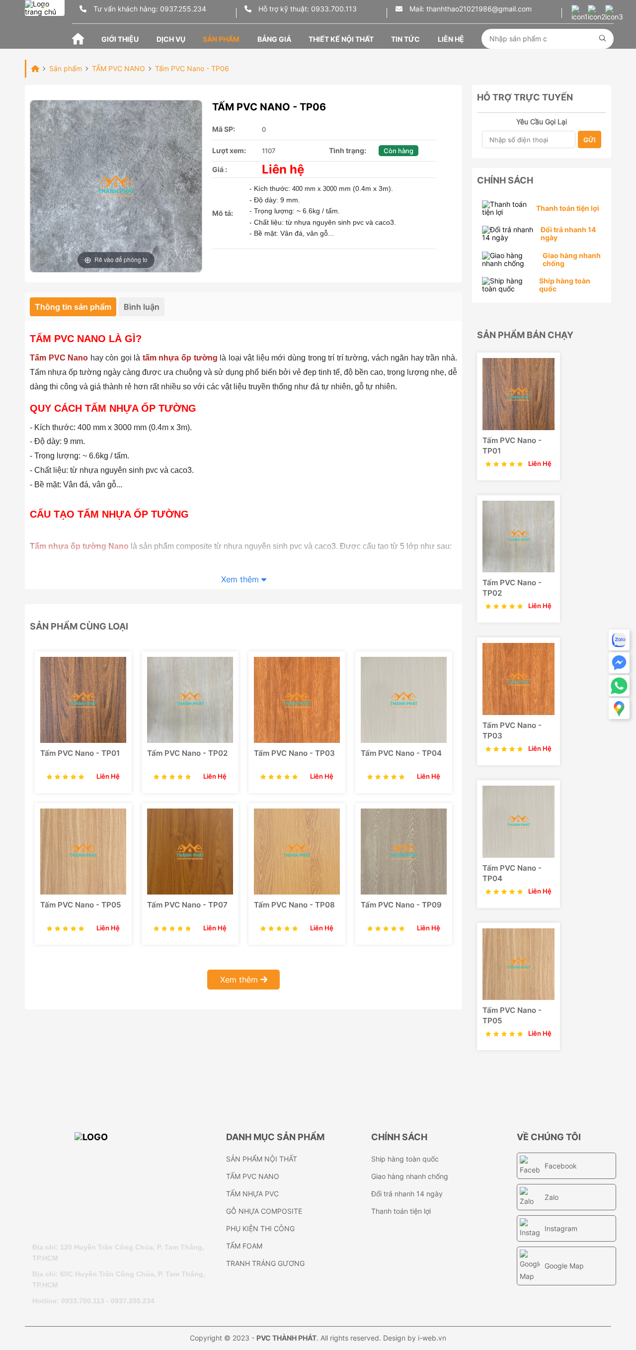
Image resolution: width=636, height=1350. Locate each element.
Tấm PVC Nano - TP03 (294, 753)
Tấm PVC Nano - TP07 (187, 904)
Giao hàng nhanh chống (409, 1176)
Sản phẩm (221, 39)
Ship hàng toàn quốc (405, 1159)
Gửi (589, 140)
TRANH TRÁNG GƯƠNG (265, 1263)
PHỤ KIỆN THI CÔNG (260, 1228)
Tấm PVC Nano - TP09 (401, 904)
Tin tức (405, 39)
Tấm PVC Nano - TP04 (401, 753)
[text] (544, 39)
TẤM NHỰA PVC (252, 1193)
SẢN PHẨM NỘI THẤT (261, 1159)
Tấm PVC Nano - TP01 (80, 753)
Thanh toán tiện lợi (401, 1211)
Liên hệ (451, 39)
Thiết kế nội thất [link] (341, 39)
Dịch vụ (171, 39)
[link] (83, 700)
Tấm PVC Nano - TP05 (80, 904)
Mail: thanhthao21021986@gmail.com (469, 8)
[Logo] (124, 1182)
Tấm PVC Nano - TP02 (187, 753)
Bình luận (141, 307)
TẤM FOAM (244, 1246)
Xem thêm (241, 579)
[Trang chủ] (78, 38)
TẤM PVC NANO (252, 1176)
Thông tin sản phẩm (73, 307)
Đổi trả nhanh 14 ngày (407, 1193)
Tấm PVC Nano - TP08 (294, 904)
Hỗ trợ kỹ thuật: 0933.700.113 (306, 8)
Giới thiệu (120, 39)
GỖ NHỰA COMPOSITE (264, 1211)
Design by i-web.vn (414, 1338)
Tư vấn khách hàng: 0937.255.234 (148, 8)
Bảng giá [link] (274, 39)
